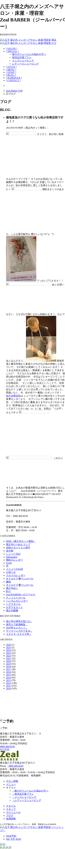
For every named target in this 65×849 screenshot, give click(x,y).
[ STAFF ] (11, 72)
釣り (8, 591)
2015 (8, 674)
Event (9, 563)
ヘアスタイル (13, 604)
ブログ (9, 815)
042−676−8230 (13, 839)
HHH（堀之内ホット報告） (21, 541)
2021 (8, 658)
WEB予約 (11, 836)
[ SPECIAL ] (12, 51)
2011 (8, 685)
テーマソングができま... (19, 631)
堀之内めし (12, 588)
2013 (8, 680)
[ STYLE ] (11, 66)
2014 (8, 677)
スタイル (11, 806)
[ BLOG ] (11, 75)
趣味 (8, 581)
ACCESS (4, 749)
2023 (8, 653)
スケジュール (13, 812)
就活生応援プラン (21, 57)
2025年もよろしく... (16, 627)
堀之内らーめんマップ (18, 544)
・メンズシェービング (24, 797)
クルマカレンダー (15, 575)
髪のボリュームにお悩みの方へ (29, 54)
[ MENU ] (11, 69)
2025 (8, 647)
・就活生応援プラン (23, 794)
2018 (8, 666)
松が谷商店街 (13, 395)
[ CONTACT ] (13, 80)
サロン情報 (12, 781)
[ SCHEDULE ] (14, 77)
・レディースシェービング (26, 800)
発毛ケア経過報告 (17, 624)
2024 (8, 650)
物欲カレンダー (14, 560)
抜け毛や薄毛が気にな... (19, 621)
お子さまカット (14, 607)
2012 (8, 683)
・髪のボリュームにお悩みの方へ (30, 790)
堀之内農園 (12, 610)
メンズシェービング (23, 60)
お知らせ (11, 572)
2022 (8, 655)
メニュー (11, 784)
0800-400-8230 (7, 746)
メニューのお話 (14, 569)
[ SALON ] (11, 48)
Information (11, 557)
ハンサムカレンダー (17, 601)
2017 (8, 669)
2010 (8, 688)
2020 (8, 661)
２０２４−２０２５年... (18, 634)
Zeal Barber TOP (14, 91)
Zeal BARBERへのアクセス (20, 594)
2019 (8, 664)
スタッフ (11, 809)
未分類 (9, 550)
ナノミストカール (15, 597)
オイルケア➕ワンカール (19, 578)
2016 (8, 672)
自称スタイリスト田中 (18, 547)
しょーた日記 (13, 554)
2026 (8, 644)
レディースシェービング (25, 63)
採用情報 (11, 818)
